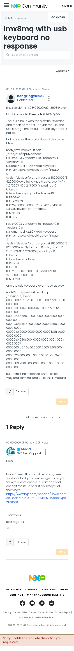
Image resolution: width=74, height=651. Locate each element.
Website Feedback (45, 617)
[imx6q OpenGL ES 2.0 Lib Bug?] (53, 417)
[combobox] (37, 55)
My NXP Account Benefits (45, 595)
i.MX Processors (15, 18)
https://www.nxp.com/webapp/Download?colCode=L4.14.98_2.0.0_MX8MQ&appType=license (36, 498)
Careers (31, 589)
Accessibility (26, 617)
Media (63, 589)
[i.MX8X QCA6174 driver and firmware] (59, 417)
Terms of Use (20, 612)
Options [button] (61, 71)
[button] (48, 98)
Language (57, 17)
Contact (16, 595)
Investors (48, 589)
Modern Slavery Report (58, 612)
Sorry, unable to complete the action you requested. (32, 640)
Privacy (7, 612)
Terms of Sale (36, 612)
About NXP (14, 589)
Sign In (67, 6)
